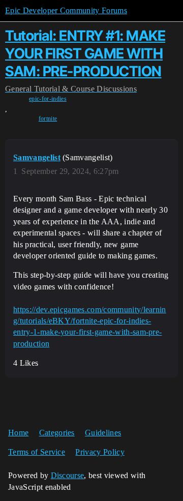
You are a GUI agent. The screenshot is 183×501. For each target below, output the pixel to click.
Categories (57, 432)
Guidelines (103, 432)
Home (18, 432)
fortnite (48, 118)
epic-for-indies (48, 98)
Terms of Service (36, 452)
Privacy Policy (99, 452)
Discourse (67, 475)
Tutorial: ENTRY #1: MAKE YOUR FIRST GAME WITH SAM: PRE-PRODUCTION (85, 53)
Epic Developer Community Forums (66, 10)
